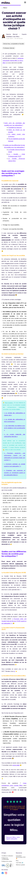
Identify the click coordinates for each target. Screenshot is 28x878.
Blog (17, 860)
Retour (4, 8)
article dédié (16, 765)
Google (22, 808)
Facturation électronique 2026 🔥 (20, 857)
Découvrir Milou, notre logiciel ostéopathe (14, 838)
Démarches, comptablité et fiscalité (13, 44)
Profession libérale (8, 48)
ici (14, 671)
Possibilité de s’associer (15, 127)
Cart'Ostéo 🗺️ (19, 862)
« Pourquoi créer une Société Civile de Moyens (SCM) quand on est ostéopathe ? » (14, 621)
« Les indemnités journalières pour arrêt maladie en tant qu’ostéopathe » (14, 428)
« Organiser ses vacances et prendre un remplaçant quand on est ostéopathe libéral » (14, 473)
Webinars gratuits (20, 864)
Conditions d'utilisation (7, 855)
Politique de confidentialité (5, 858)
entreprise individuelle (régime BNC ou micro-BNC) (13, 60)
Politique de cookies (7, 861)
